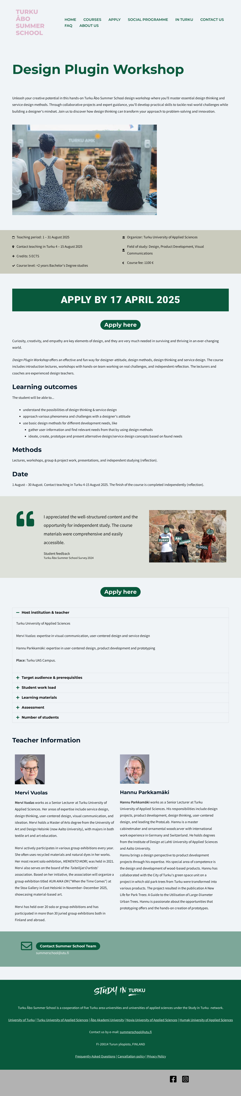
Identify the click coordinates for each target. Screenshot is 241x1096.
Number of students (40, 717)
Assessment (33, 707)
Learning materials (39, 697)
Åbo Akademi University (107, 1020)
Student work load (39, 687)
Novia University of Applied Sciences (151, 1020)
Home (70, 19)
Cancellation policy (131, 1056)
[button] (120, 613)
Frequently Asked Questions (95, 1056)
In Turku (184, 19)
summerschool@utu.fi (52, 953)
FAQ (68, 25)
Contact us (212, 19)
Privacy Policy (156, 1056)
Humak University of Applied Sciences (206, 1020)
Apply (114, 19)
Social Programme (148, 19)
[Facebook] (173, 1079)
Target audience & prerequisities (52, 677)
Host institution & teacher (45, 612)
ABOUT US (89, 25)
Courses (92, 19)
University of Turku (21, 1020)
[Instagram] (185, 1079)
